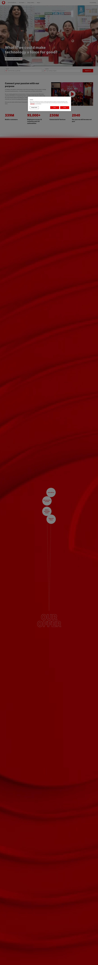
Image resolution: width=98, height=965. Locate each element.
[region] (49, 104)
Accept (64, 107)
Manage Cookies (34, 107)
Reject (55, 107)
